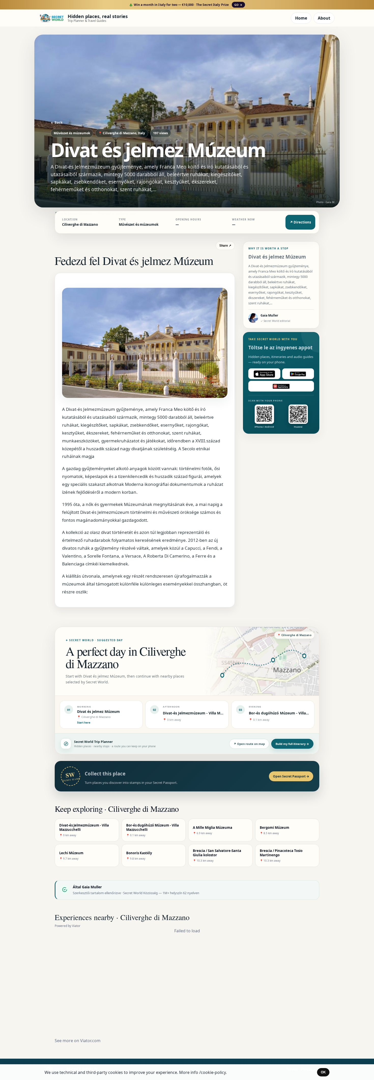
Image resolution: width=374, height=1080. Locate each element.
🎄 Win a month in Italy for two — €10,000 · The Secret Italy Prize (185, 5)
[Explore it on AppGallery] (281, 386)
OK (323, 1072)
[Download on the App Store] (264, 374)
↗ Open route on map (249, 744)
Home (301, 18)
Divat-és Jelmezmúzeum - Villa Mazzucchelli (201, 713)
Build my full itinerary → (292, 744)
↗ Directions (300, 222)
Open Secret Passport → (291, 776)
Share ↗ (225, 245)
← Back (57, 122)
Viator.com (90, 1040)
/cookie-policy (212, 1072)
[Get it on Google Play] (298, 374)
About (324, 18)
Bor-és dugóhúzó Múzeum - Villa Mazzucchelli (289, 713)
